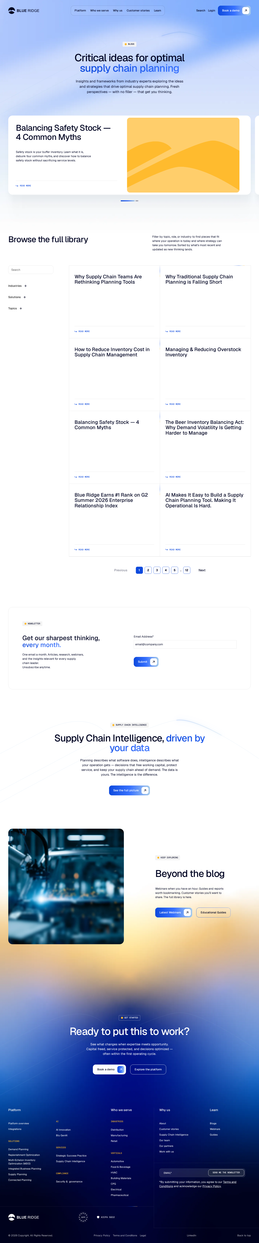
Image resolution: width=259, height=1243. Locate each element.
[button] (128, 200)
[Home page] (23, 10)
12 (186, 570)
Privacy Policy (211, 1186)
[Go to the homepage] (23, 1217)
